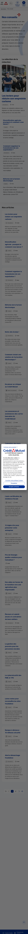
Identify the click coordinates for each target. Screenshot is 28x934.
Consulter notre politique (14, 480)
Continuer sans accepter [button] (9, 447)
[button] (14, 486)
